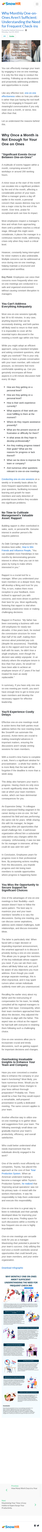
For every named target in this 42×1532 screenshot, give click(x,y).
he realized (27, 1183)
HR (4, 36)
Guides (11, 36)
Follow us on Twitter (38, 1525)
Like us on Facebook (35, 1525)
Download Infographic (12, 1268)
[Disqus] (21, 1449)
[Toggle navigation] (37, 4)
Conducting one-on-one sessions (18, 479)
